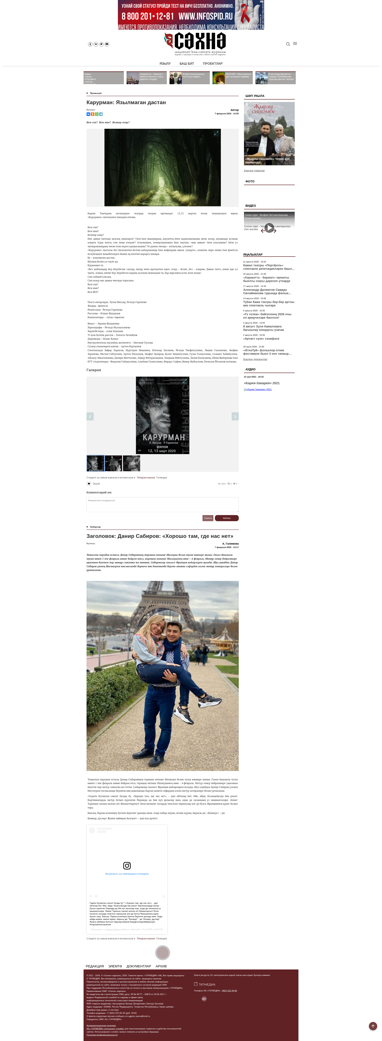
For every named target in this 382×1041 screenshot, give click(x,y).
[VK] (96, 44)
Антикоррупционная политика (101, 1025)
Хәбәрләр (95, 527)
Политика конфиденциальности (102, 1035)
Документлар (139, 966)
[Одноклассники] (92, 114)
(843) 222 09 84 (229, 990)
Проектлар (212, 63)
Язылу (165, 63)
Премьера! (96, 93)
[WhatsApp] (96, 114)
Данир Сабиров (113, 929)
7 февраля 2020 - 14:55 (227, 113)
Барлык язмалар (254, 170)
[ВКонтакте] (88, 114)
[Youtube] (107, 44)
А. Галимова (230, 543)
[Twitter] (101, 44)
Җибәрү (227, 518)
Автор (235, 109)
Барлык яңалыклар (255, 359)
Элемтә (115, 966)
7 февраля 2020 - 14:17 (227, 547)
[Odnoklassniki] (90, 44)
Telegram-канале (146, 477)
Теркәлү (208, 518)
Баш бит (187, 63)
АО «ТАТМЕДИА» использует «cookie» (105, 1028)
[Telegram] (101, 114)
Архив (161, 966)
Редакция (95, 966)
